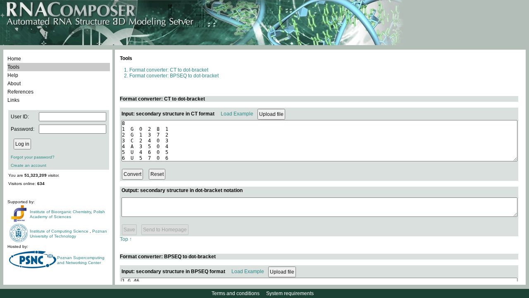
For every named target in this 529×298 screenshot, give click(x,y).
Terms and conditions (236, 293)
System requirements (290, 293)
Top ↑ (126, 239)
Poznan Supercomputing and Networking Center (81, 260)
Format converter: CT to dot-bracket (168, 70)
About (14, 84)
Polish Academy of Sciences (67, 214)
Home (14, 59)
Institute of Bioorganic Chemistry (60, 211)
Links (13, 100)
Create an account (28, 165)
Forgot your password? (33, 157)
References (20, 92)
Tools (13, 67)
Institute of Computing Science (60, 231)
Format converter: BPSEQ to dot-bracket (174, 76)
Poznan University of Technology (68, 233)
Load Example (237, 114)
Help (12, 75)
